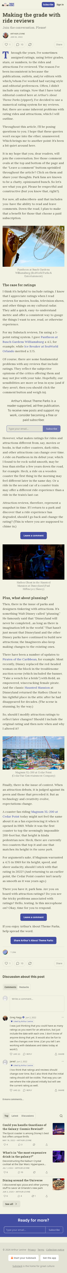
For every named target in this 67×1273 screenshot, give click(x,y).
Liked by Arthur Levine (23, 1021)
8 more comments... (13, 1099)
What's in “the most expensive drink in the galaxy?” (24, 1154)
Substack (17, 1266)
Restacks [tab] (24, 987)
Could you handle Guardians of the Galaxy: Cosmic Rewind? (25, 1127)
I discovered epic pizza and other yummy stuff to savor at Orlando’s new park (26, 1186)
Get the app (49, 1257)
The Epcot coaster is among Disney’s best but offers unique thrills (26, 1135)
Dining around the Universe (23, 1180)
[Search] (61, 1116)
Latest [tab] (15, 1115)
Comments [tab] (10, 987)
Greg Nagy (16, 1017)
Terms (41, 1249)
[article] (33, 1135)
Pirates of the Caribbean (20, 659)
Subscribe (48, 4)
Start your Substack (25, 1257)
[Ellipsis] (62, 1017)
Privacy (32, 1249)
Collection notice (55, 1249)
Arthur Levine (17, 34)
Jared (12, 1061)
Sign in (60, 4)
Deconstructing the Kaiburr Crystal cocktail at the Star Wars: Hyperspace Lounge (23, 1162)
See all (9, 1204)
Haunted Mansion (37, 687)
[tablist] (17, 987)
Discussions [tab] (27, 1115)
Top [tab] (6, 1115)
